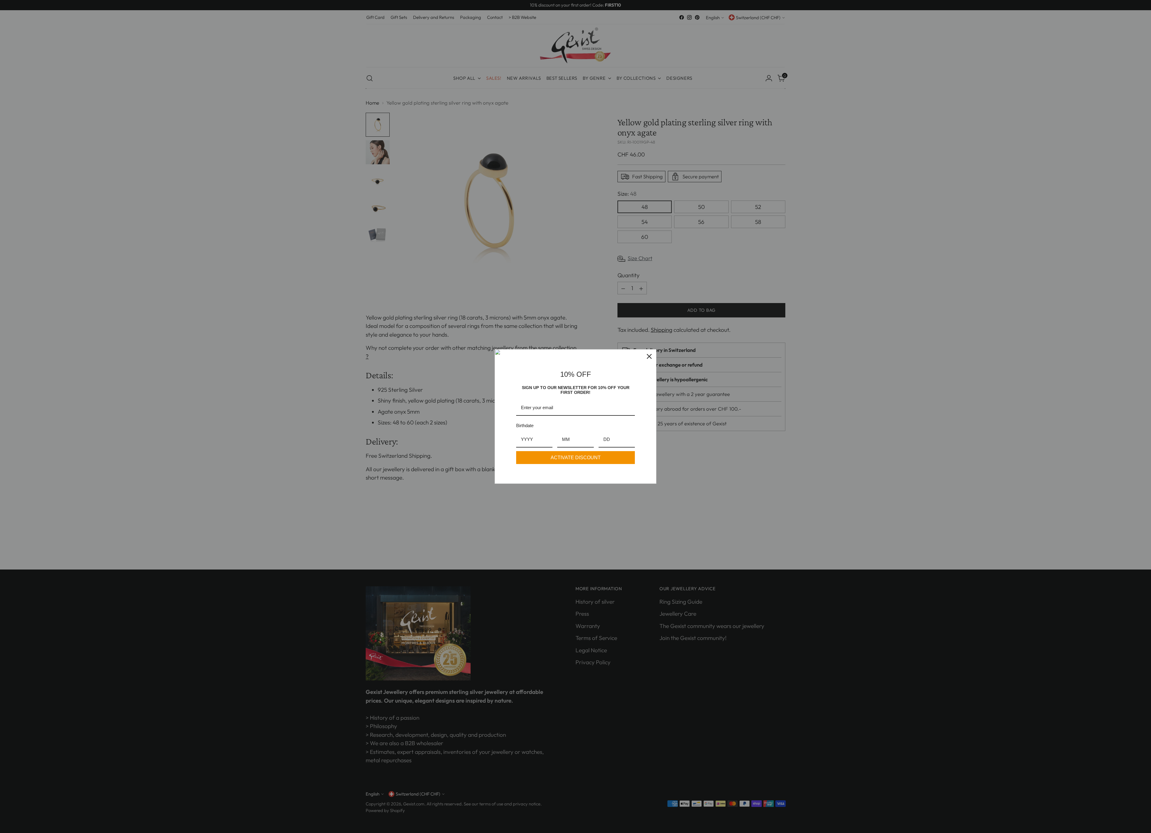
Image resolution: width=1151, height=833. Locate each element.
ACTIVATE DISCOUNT (576, 457)
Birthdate (525, 425)
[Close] (649, 356)
